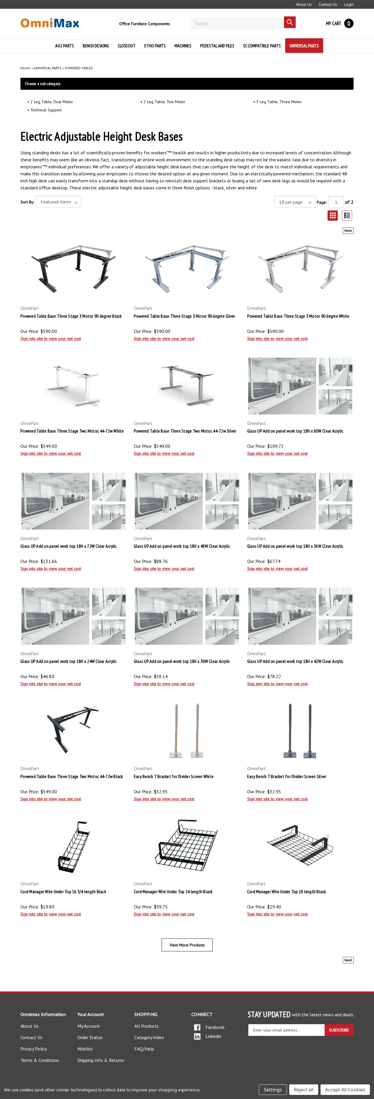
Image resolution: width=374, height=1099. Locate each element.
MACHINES (182, 46)
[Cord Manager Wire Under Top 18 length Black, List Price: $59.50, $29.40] (300, 846)
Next (348, 230)
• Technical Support (44, 110)
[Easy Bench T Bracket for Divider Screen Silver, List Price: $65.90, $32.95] (300, 731)
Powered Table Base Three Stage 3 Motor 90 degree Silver (184, 316)
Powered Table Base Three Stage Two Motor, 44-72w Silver (185, 431)
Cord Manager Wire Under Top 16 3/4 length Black (63, 891)
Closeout (127, 46)
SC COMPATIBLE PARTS (262, 46)
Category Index (149, 1037)
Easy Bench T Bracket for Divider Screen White (174, 776)
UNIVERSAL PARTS (304, 46)
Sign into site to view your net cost (50, 338)
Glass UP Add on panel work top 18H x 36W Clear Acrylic (295, 546)
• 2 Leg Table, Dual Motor (50, 101)
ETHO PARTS (155, 46)
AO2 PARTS (64, 46)
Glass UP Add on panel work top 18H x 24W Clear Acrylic (68, 661)
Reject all (304, 1089)
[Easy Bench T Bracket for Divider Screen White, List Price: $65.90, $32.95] (187, 731)
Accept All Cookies (345, 1089)
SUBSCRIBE (339, 1030)
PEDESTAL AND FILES (217, 46)
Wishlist (85, 1049)
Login (349, 4)
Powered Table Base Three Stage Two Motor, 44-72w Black (71, 776)
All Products (146, 1026)
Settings (273, 1089)
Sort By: (27, 202)
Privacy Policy (33, 1049)
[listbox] (59, 202)
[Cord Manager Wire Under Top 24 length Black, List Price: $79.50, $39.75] (187, 846)
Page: (321, 202)
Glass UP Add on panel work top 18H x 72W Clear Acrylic (68, 546)
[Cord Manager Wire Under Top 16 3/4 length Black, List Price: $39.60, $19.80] (73, 846)
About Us (304, 4)
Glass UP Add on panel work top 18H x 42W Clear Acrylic (295, 661)
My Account (88, 1026)
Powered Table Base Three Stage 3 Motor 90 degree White (298, 316)
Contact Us (328, 4)
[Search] (290, 22)
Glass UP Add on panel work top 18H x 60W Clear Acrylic (295, 431)
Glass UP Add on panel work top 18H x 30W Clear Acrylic (182, 661)
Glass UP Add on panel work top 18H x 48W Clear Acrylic (182, 546)
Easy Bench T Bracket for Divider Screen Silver (286, 776)
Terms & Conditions (39, 1060)
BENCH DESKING (96, 46)
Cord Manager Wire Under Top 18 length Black (286, 891)
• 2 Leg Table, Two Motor (163, 101)
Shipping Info (90, 1060)
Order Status (90, 1037)
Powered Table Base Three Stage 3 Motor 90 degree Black (71, 316)
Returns (116, 1060)
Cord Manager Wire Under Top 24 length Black (173, 891)
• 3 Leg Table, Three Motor (277, 101)
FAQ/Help (144, 1049)
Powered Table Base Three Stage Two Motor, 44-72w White (72, 431)
